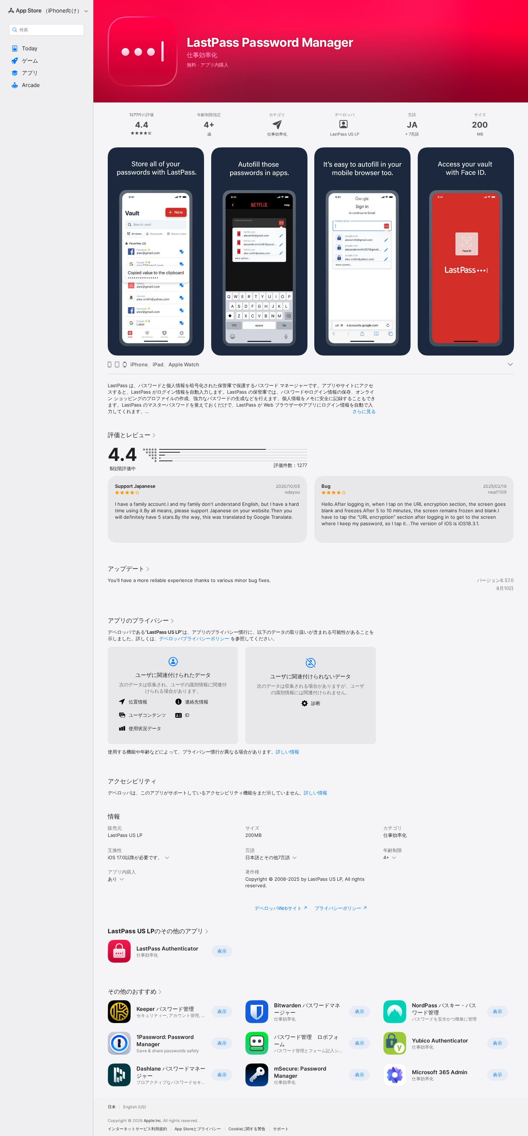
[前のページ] (101, 251)
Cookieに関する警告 (246, 1129)
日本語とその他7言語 (267, 857)
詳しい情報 (287, 752)
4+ (386, 857)
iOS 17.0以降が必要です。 (135, 857)
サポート (281, 1129)
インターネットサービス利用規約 (137, 1129)
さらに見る (364, 411)
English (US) (134, 1107)
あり (112, 879)
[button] (46, 48)
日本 (112, 1107)
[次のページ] (521, 251)
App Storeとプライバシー (198, 1129)
